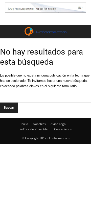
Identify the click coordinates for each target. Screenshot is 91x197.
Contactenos (63, 129)
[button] (84, 31)
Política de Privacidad (34, 129)
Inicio (24, 124)
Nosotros (39, 124)
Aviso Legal (58, 124)
